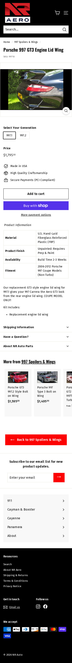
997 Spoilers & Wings (26, 42)
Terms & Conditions (15, 580)
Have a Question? (15, 337)
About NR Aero (12, 569)
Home (6, 42)
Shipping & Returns (15, 575)
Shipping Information (18, 327)
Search (7, 564)
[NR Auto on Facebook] (45, 606)
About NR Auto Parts (18, 346)
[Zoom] (66, 110)
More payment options (36, 215)
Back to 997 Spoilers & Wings (38, 440)
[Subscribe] (59, 477)
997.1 (9, 135)
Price (7, 148)
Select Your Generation (19, 128)
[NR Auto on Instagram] (38, 606)
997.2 (23, 135)
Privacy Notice (12, 586)
